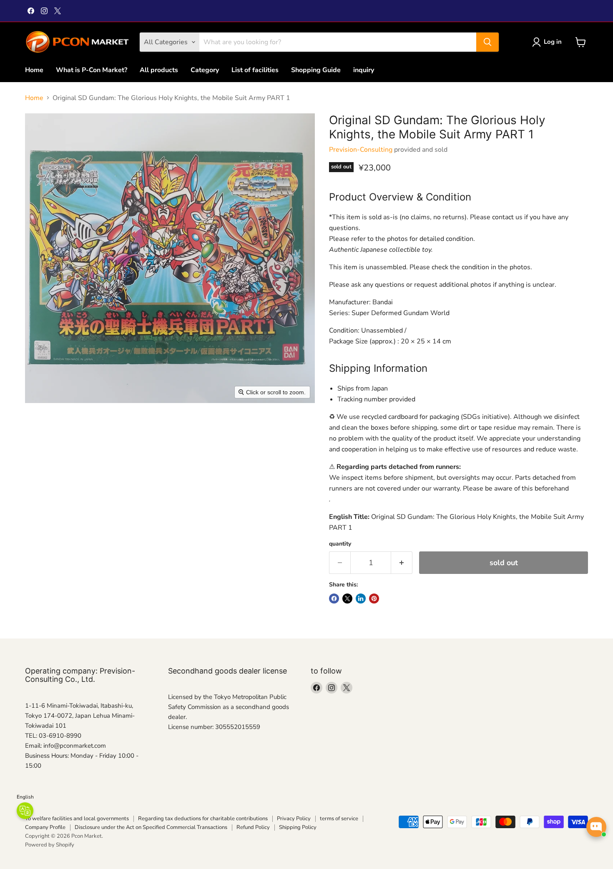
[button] (548, 42)
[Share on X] (347, 599)
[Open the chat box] (596, 827)
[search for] (487, 42)
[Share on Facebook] (334, 599)
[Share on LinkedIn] (361, 599)
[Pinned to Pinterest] (374, 599)
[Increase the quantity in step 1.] (401, 562)
